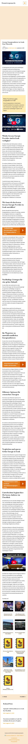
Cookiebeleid (14, 738)
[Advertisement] (14, 21)
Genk (4, 713)
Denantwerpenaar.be (8, 3)
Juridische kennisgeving (14, 739)
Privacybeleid (14, 741)
